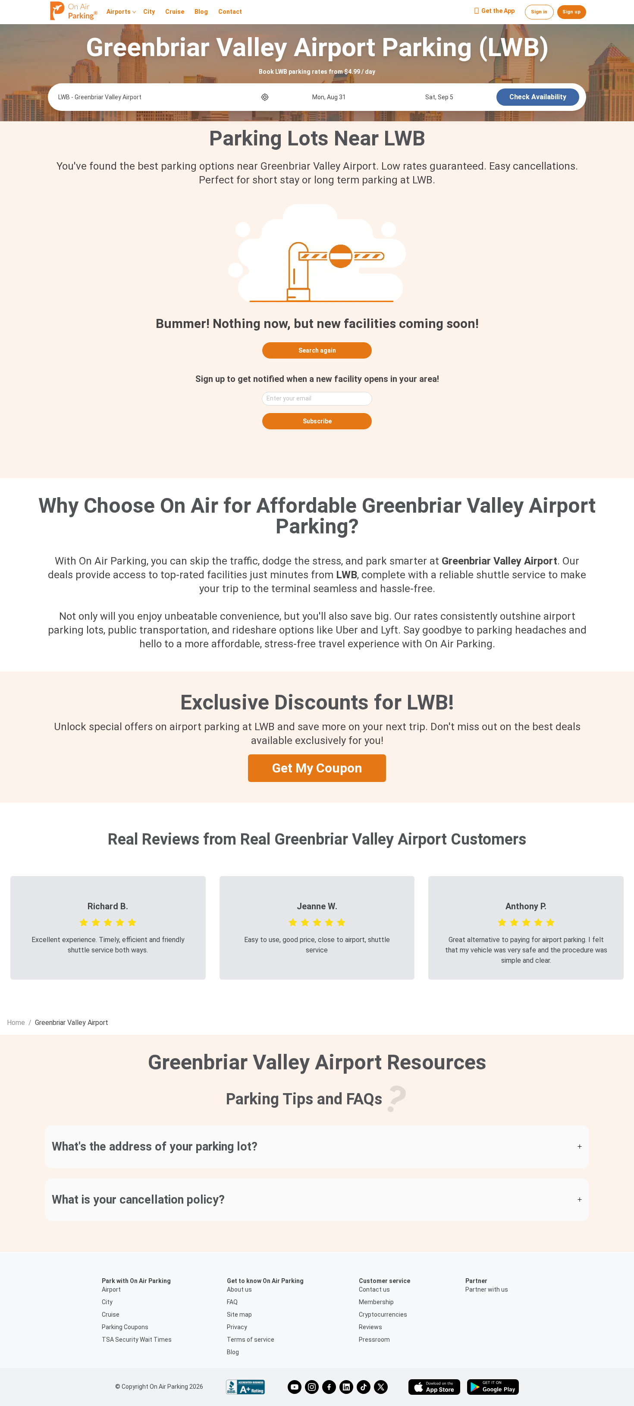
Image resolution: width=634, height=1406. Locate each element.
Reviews (370, 1327)
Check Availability (537, 97)
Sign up (571, 12)
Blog (201, 12)
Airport (111, 1289)
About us (239, 1289)
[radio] (83, 922)
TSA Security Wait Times (137, 1339)
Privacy (237, 1327)
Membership (376, 1302)
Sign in (539, 12)
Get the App (498, 11)
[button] (317, 1146)
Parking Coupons (125, 1327)
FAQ (232, 1302)
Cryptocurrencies (383, 1314)
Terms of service (250, 1339)
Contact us (374, 1289)
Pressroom (374, 1339)
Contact (230, 12)
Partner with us (486, 1289)
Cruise (174, 12)
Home (16, 1022)
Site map (239, 1314)
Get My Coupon (317, 768)
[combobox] (158, 97)
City (149, 12)
